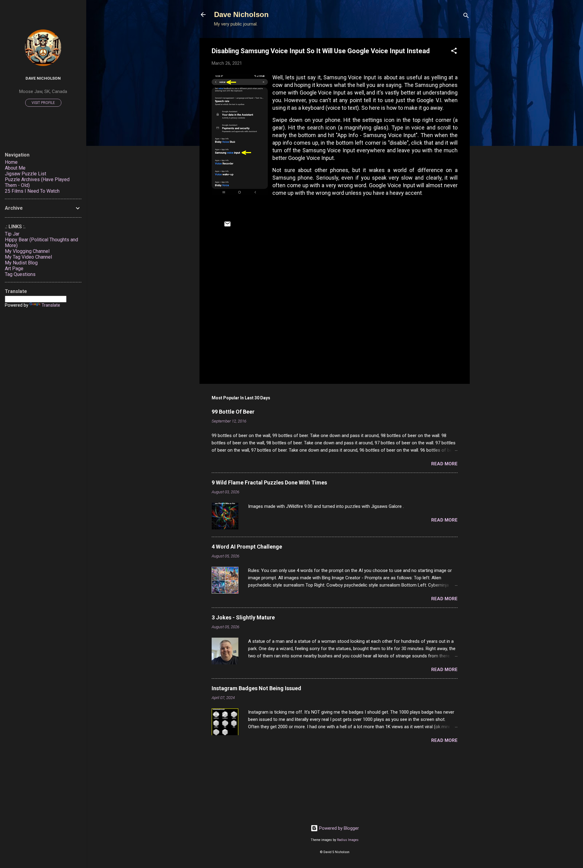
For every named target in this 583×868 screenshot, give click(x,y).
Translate (51, 305)
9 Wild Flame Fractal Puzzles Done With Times (269, 482)
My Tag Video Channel (28, 257)
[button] (454, 52)
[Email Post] (227, 226)
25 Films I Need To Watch (32, 191)
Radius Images (348, 840)
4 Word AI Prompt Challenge (247, 546)
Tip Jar (12, 234)
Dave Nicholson (241, 14)
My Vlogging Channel (27, 251)
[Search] (466, 16)
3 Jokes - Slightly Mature (243, 617)
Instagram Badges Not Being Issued (256, 688)
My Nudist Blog (21, 263)
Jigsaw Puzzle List (25, 174)
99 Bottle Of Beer (233, 411)
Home (11, 162)
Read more (444, 464)
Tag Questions (20, 274)
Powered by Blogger (338, 828)
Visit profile (43, 103)
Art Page (14, 268)
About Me (15, 168)
